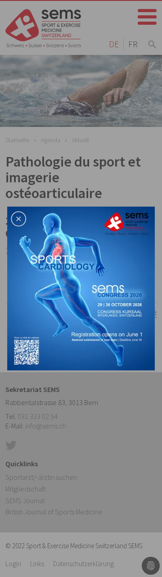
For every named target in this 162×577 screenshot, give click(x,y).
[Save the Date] (81, 287)
